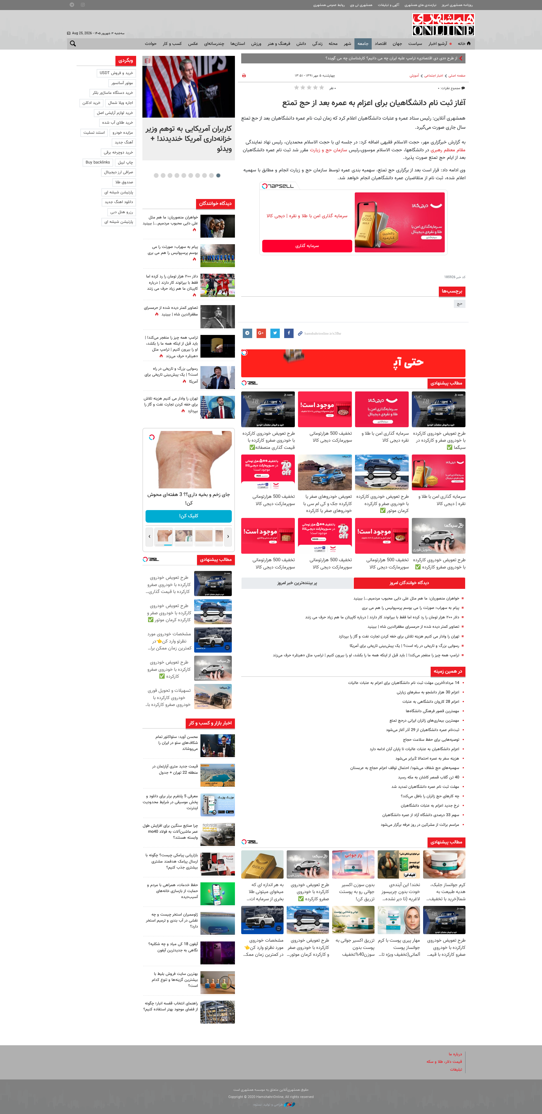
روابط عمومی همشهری (329, 5)
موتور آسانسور (122, 83)
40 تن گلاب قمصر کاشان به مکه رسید (428, 777)
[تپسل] (265, 186)
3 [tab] (204, 175)
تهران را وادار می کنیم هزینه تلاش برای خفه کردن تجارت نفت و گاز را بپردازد (399, 636)
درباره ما (455, 1054)
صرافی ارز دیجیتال (118, 172)
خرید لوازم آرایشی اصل (115, 113)
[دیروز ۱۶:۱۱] (217, 923)
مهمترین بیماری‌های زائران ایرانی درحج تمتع (424, 721)
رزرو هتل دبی (121, 212)
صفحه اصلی (457, 75)
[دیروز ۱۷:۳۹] (217, 745)
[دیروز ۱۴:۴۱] (217, 346)
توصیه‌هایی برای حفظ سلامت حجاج (431, 740)
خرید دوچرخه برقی (118, 152)
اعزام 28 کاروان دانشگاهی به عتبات (430, 702)
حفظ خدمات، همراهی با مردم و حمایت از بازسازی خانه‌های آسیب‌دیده (172, 891)
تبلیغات (456, 1070)
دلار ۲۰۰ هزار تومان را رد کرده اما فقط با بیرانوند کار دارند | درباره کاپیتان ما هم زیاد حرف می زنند (382, 617)
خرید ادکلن (91, 103)
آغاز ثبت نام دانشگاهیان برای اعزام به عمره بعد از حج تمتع (373, 103)
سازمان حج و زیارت (328, 150)
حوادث (151, 43)
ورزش (256, 43)
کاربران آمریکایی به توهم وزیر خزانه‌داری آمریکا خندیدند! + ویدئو (189, 139)
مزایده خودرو (123, 133)
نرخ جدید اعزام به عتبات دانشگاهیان (430, 806)
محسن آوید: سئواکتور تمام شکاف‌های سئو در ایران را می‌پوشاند (177, 743)
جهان (397, 43)
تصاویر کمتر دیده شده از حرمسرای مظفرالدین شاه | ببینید (413, 627)
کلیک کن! (180, 516)
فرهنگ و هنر (279, 43)
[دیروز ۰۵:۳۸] (217, 377)
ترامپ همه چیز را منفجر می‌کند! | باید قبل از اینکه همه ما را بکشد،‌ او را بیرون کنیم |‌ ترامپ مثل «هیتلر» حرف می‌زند (366, 655)
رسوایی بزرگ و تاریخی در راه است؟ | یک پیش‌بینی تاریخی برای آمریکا (404, 646)
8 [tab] (170, 175)
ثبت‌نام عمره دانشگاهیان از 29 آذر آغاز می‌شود (422, 730)
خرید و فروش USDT (116, 73)
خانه (461, 43)
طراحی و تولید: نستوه (268, 1104)
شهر (347, 43)
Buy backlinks (98, 162)
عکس (193, 43)
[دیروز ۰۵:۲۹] (217, 407)
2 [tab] (211, 175)
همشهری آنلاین (440, 24)
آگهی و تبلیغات (388, 5)
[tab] (409, 583)
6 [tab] (184, 175)
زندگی (317, 43)
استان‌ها (238, 43)
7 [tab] (177, 175)
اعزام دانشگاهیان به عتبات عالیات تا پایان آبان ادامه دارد (414, 749)
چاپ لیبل (125, 162)
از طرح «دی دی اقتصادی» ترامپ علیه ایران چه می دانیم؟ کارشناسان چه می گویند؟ (391, 58)
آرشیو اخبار (437, 43)
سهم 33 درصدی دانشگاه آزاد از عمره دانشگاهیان (420, 815)
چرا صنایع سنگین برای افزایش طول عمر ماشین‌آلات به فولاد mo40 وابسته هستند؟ (170, 832)
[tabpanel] (188, 108)
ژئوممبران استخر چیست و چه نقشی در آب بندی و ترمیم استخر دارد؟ (172, 921)
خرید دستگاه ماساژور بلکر (113, 93)
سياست (415, 43)
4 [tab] (197, 175)
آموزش (414, 75)
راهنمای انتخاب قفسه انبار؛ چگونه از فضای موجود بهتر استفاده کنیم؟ (170, 1006)
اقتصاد (380, 43)
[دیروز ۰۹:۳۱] (217, 226)
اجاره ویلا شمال (120, 103)
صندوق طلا (124, 182)
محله (333, 43)
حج (459, 304)
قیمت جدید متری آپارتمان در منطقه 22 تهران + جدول (175, 769)
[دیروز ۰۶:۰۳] (217, 285)
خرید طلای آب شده (117, 123)
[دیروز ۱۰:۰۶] (217, 952)
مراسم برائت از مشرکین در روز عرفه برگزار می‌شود (420, 825)
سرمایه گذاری (307, 246)
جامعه (363, 43)
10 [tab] (156, 175)
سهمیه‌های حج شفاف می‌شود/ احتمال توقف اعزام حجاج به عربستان (404, 768)
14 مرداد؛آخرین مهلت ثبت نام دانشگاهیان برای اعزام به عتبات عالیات (403, 683)
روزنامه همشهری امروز (457, 5)
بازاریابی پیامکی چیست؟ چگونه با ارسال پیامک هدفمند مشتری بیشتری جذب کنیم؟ (172, 861)
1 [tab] (218, 175)
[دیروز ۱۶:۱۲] (217, 893)
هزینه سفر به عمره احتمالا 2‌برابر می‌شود (427, 759)
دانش (301, 43)
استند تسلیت (94, 133)
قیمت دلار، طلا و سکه (444, 1062)
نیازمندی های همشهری (420, 5)
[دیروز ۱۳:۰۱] (217, 316)
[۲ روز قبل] (217, 1012)
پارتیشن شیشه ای (118, 192)
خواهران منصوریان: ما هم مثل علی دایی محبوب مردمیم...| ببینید (406, 598)
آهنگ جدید (124, 142)
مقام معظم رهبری (447, 150)
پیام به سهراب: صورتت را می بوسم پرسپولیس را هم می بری (410, 608)
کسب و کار (172, 43)
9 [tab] (163, 175)
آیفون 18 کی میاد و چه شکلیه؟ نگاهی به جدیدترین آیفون (173, 947)
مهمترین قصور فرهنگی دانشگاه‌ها (432, 711)
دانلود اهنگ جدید (119, 202)
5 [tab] (190, 175)
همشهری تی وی (361, 5)
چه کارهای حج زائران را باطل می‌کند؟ (430, 796)
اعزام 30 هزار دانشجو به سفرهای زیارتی (428, 692)
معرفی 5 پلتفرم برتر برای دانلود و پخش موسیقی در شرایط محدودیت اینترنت (170, 802)
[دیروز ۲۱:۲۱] (188, 87)
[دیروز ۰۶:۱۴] (217, 255)
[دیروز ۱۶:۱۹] (217, 805)
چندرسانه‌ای (214, 43)
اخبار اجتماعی (433, 75)
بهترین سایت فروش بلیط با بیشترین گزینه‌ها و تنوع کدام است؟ (175, 980)
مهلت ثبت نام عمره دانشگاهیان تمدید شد (425, 787)
